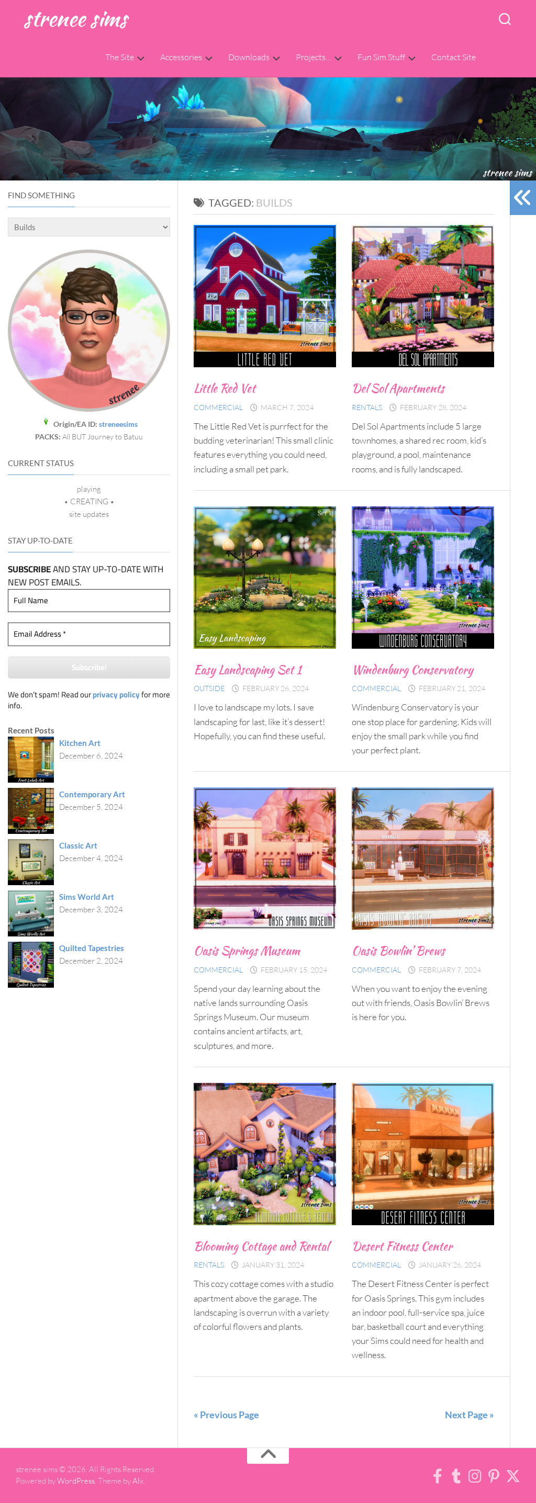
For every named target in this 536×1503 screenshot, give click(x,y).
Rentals (367, 407)
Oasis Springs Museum (247, 950)
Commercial (218, 407)
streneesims (118, 424)
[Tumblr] (456, 1476)
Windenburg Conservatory (412, 669)
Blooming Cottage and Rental (261, 1246)
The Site (119, 57)
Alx (137, 1481)
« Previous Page (226, 1414)
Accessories (181, 57)
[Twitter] (513, 1476)
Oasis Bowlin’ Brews (398, 950)
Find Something (41, 195)
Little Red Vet (224, 388)
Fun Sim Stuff (381, 57)
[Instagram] (475, 1476)
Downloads (249, 57)
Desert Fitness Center (402, 1246)
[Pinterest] (494, 1476)
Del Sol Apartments (398, 388)
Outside (209, 688)
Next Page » (469, 1414)
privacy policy (116, 694)
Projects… (313, 57)
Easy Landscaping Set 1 (248, 669)
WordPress (76, 1481)
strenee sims (75, 18)
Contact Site (453, 57)
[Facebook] (437, 1476)
